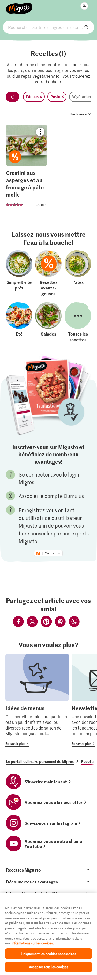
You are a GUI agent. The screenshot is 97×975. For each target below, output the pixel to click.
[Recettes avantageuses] (48, 273)
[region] (48, 934)
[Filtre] (12, 97)
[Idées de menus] (37, 700)
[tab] (48, 870)
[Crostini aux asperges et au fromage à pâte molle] (26, 169)
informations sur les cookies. (33, 943)
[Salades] (48, 322)
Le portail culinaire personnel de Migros (40, 761)
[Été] (19, 322)
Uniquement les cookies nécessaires (48, 953)
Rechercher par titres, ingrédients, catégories (48, 27)
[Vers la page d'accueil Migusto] (19, 5)
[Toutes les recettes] (78, 322)
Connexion (52, 553)
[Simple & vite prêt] (19, 273)
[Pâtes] (78, 273)
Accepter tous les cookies (48, 966)
